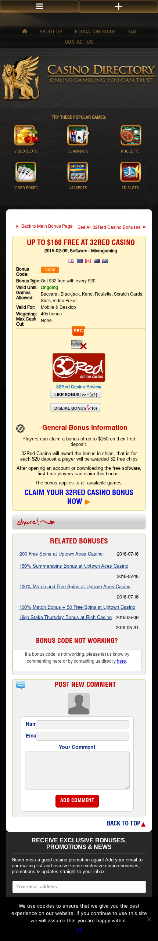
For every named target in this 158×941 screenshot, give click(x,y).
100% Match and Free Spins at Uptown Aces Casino (74, 587)
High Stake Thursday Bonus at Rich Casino (65, 618)
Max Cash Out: (26, 322)
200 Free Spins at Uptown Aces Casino (61, 554)
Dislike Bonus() (75, 408)
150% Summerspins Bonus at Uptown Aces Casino (73, 566)
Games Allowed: (24, 295)
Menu (39, 6)
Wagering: (26, 314)
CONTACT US (79, 42)
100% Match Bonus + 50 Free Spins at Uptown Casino (77, 607)
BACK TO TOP (123, 824)
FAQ (132, 32)
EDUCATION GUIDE (95, 32)
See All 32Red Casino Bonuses (109, 228)
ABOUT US (51, 32)
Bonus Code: (22, 272)
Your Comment (77, 747)
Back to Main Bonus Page (47, 226)
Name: (30, 724)
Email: (30, 736)
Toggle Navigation (118, 6)
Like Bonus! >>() (75, 394)
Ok (79, 930)
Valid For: (25, 307)
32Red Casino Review (78, 387)
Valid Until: (26, 288)
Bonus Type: (28, 281)
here (121, 661)
